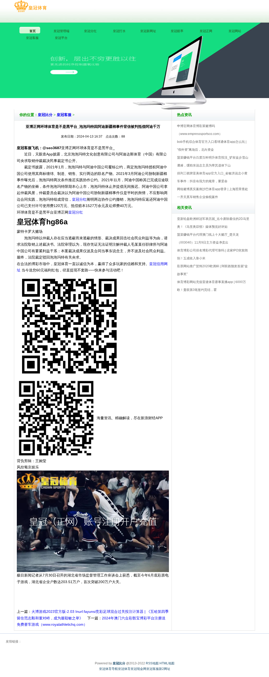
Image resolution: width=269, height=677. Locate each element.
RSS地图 (152, 663)
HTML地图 (166, 663)
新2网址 (164, 669)
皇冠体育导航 (108, 669)
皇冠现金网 (138, 669)
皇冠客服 (64, 115)
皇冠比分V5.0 (157, 94)
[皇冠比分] (30, 6)
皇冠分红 (79, 199)
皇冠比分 (45, 115)
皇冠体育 (124, 669)
